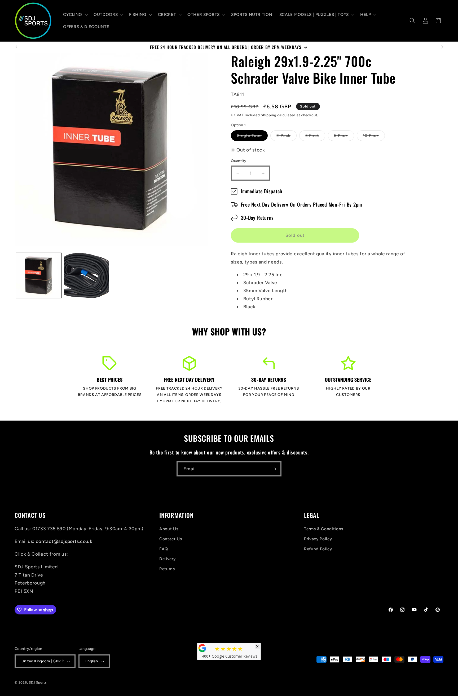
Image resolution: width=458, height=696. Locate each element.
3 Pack (315, 137)
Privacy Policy (318, 538)
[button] (75, 14)
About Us (168, 529)
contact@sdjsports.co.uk (64, 541)
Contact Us (170, 538)
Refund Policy (318, 548)
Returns (167, 568)
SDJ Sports (38, 682)
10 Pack (374, 137)
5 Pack (344, 137)
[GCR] (202, 648)
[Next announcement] (442, 47)
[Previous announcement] (16, 47)
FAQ (163, 548)
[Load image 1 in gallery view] (38, 275)
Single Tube (252, 137)
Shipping (268, 115)
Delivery (167, 558)
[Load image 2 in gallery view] (86, 275)
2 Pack (286, 137)
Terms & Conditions (323, 529)
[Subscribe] (274, 469)
